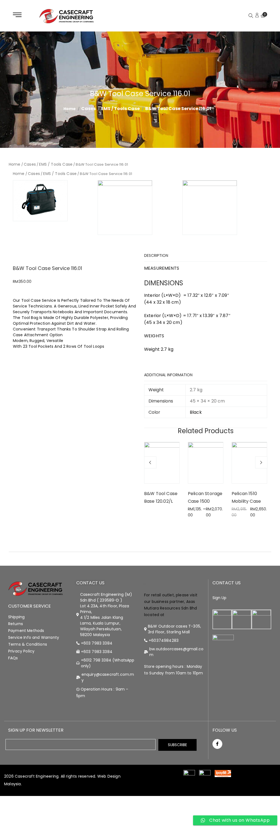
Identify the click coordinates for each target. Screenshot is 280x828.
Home (15, 164)
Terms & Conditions (27, 644)
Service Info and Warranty (33, 637)
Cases (88, 108)
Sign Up (219, 597)
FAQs (13, 658)
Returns (15, 623)
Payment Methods (26, 630)
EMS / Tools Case (120, 108)
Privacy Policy (21, 651)
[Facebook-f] (217, 744)
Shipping (16, 617)
